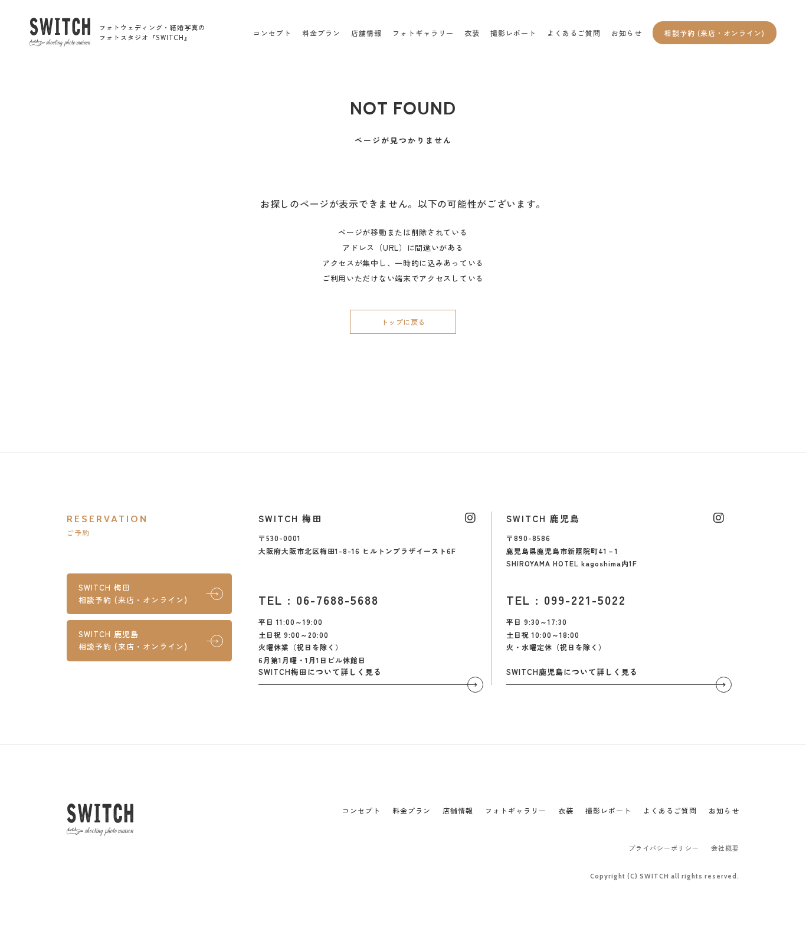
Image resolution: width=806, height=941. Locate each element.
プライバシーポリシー (663, 848)
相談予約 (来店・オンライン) (714, 33)
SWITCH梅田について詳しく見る (320, 671)
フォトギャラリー (423, 33)
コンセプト (272, 33)
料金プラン (321, 33)
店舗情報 (366, 33)
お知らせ (626, 33)
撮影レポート (513, 33)
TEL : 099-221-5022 (566, 599)
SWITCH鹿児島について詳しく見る (572, 671)
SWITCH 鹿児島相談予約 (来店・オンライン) (133, 640)
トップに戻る (403, 322)
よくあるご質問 (574, 33)
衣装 (472, 33)
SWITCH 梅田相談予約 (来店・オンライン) (133, 593)
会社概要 (725, 848)
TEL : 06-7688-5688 (318, 599)
